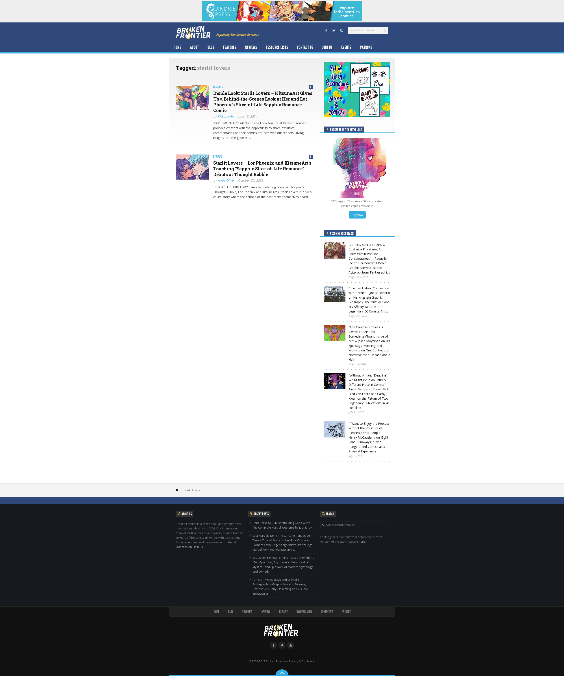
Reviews (251, 47)
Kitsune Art (226, 116)
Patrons (366, 47)
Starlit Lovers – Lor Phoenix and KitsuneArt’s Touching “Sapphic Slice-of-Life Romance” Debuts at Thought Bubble (262, 168)
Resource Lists (277, 47)
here (362, 542)
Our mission (184, 547)
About (194, 47)
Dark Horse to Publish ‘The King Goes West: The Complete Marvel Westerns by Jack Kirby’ (282, 525)
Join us (198, 547)
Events (346, 47)
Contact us (305, 47)
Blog (211, 47)
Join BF (327, 47)
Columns (247, 611)
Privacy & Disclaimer (302, 661)
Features (229, 47)
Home (177, 47)
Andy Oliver (226, 180)
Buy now (357, 215)
